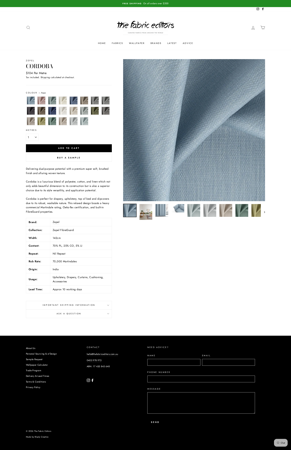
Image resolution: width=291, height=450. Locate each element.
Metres (31, 130)
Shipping (45, 77)
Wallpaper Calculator (37, 364)
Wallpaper (136, 43)
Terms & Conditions (36, 381)
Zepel (30, 60)
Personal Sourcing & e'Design (41, 353)
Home (102, 43)
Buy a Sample (69, 157)
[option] (145, 3)
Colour (36, 92)
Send (155, 422)
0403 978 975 (94, 360)
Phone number (158, 372)
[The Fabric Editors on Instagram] (89, 380)
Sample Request (34, 359)
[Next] (263, 212)
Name (151, 355)
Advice (188, 43)
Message (154, 388)
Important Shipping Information (69, 305)
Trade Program (33, 370)
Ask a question (69, 313)
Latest (172, 43)
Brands (156, 43)
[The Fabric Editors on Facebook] (92, 380)
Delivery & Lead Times (37, 376)
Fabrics (117, 43)
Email (206, 355)
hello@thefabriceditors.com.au (102, 354)
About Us (30, 348)
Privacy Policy (33, 387)
